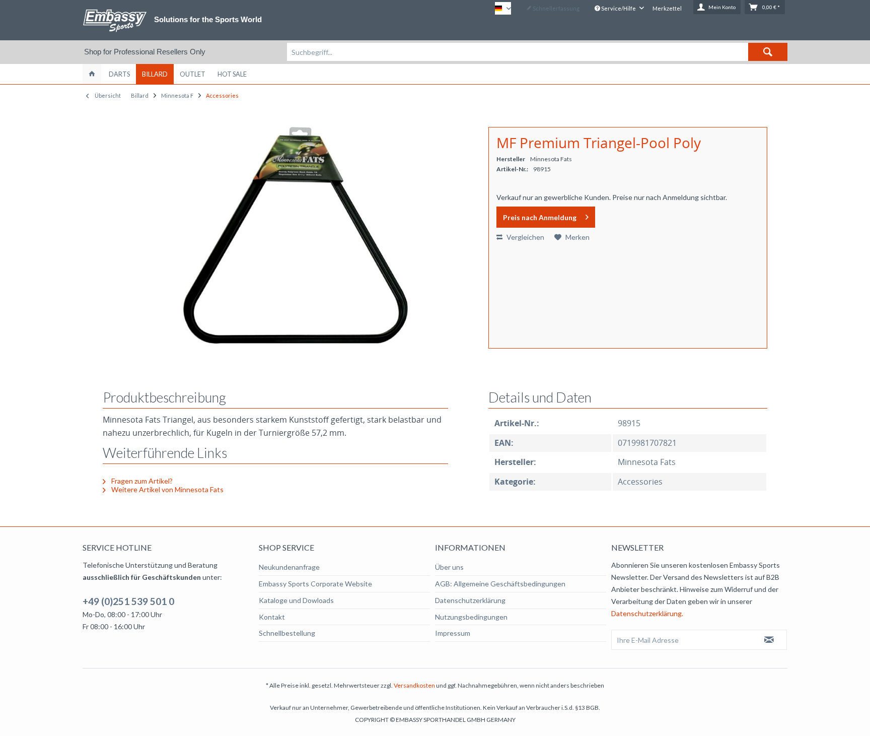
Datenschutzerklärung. (647, 613)
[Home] (92, 74)
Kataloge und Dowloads (296, 600)
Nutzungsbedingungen (471, 617)
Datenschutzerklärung (470, 600)
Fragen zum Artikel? (141, 481)
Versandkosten (414, 685)
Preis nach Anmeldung (539, 217)
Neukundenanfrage (289, 567)
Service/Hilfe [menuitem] (618, 8)
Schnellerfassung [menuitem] (555, 8)
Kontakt (272, 617)
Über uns (449, 567)
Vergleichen (524, 237)
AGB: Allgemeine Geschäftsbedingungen (500, 583)
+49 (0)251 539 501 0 (128, 601)
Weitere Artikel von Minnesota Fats (167, 489)
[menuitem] (537, 52)
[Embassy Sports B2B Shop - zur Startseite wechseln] (115, 21)
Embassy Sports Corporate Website (315, 583)
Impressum (452, 633)
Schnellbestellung (287, 633)
